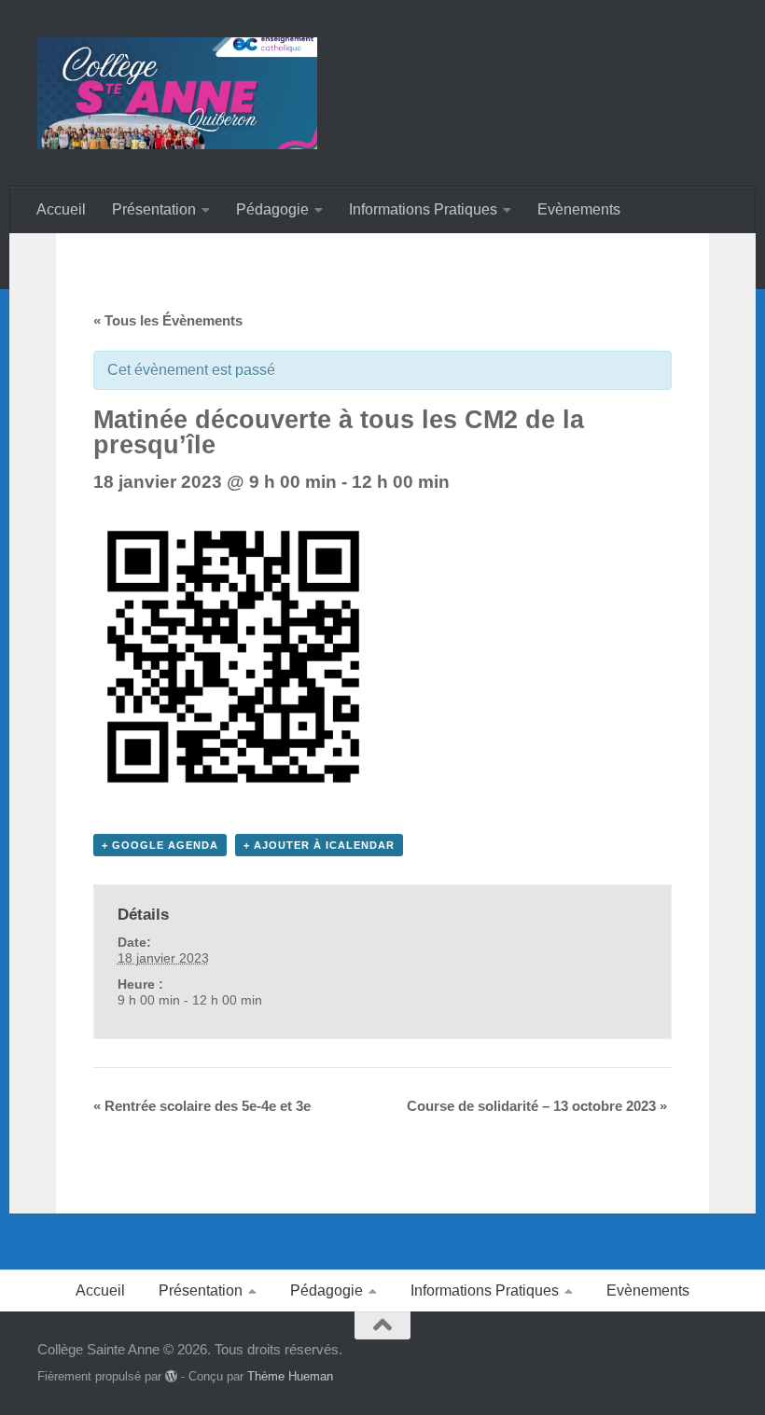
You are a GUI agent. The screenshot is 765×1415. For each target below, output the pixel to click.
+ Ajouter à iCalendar (319, 845)
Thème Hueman (290, 1376)
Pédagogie (272, 209)
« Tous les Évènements (168, 320)
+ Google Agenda (160, 845)
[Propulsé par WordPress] (171, 1376)
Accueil (61, 209)
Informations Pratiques (423, 209)
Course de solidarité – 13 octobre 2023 (537, 1106)
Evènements (578, 209)
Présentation (154, 209)
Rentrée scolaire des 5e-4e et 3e (202, 1106)
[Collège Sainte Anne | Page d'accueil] (177, 93)
